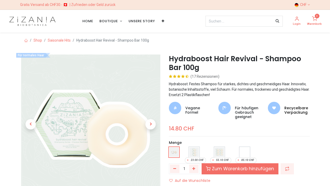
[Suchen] (277, 21)
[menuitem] (87, 21)
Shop (38, 40)
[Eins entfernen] (174, 169)
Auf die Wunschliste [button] (192, 180)
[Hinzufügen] (194, 169)
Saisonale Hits (59, 40)
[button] (30, 124)
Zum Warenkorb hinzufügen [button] (242, 169)
